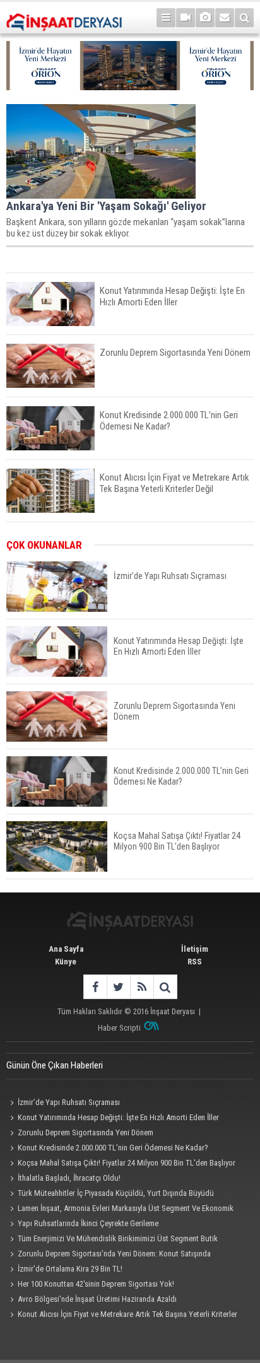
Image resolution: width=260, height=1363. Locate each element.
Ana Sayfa (66, 949)
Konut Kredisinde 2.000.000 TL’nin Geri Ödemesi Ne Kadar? (113, 1147)
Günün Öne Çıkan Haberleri (54, 1065)
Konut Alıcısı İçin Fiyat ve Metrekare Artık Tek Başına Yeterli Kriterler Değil (121, 1315)
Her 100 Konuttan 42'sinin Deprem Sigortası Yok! (96, 1284)
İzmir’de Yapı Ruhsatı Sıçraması (69, 1102)
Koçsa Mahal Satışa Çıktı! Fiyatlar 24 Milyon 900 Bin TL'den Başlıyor (126, 1162)
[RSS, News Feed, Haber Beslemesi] (141, 986)
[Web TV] (185, 17)
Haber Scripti (119, 1027)
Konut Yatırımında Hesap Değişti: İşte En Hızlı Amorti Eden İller (118, 1117)
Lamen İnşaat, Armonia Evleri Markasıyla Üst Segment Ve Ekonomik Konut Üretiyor (119, 1209)
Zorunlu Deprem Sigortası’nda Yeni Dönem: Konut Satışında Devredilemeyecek (108, 1255)
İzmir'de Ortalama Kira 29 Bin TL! (70, 1268)
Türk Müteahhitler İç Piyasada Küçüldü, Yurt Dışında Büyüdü (116, 1193)
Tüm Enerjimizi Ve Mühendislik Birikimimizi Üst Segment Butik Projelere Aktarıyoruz (112, 1240)
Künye (65, 961)
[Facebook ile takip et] (95, 986)
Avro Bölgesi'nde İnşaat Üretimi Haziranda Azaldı (97, 1299)
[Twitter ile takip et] (118, 986)
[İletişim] (224, 17)
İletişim (194, 949)
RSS (194, 961)
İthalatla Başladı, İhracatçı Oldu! (69, 1178)
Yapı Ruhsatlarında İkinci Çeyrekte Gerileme (88, 1223)
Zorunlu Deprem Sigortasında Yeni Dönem (85, 1132)
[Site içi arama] (244, 17)
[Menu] (166, 17)
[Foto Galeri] (205, 17)
